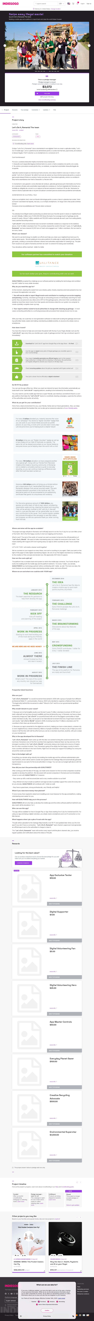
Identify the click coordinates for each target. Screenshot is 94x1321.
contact (21, 130)
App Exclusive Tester (61, 875)
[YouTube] (11, 1294)
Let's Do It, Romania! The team (21, 17)
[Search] (36, 3)
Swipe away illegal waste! (26, 14)
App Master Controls (61, 1021)
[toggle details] (45, 1272)
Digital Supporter (59, 911)
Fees (78, 1287)
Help (56, 1187)
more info (15, 130)
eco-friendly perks (71, 408)
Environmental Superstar (63, 1131)
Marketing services (83, 1289)
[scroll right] (89, 45)
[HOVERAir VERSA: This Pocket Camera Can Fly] (28, 1238)
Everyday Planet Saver (62, 1058)
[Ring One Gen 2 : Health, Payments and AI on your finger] (65, 1238)
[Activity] (77, 3)
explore (57, 1219)
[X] (8, 1294)
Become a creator (82, 1291)
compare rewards (23, 863)
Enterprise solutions (83, 1294)
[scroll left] (4, 45)
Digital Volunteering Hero (63, 985)
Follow (47, 93)
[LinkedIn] (17, 1294)
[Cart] (73, 3)
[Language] (68, 4)
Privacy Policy (9, 1315)
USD (60, 3)
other (38, 136)
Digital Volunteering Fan (62, 948)
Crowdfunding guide (67, 1187)
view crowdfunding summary (47, 100)
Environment (16, 136)
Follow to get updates (72, 1205)
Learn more (20, 1201)
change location (55, 9)
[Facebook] (6, 1294)
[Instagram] (14, 1294)
